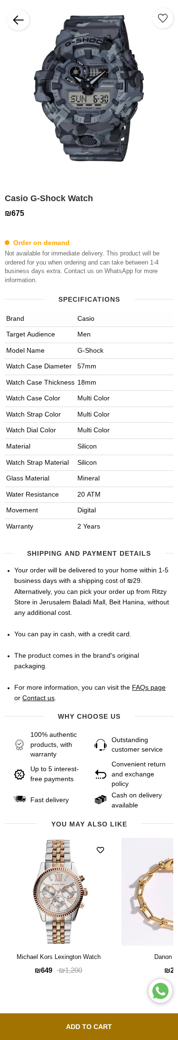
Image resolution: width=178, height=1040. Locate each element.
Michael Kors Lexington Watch (59, 957)
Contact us (38, 698)
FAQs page (149, 687)
